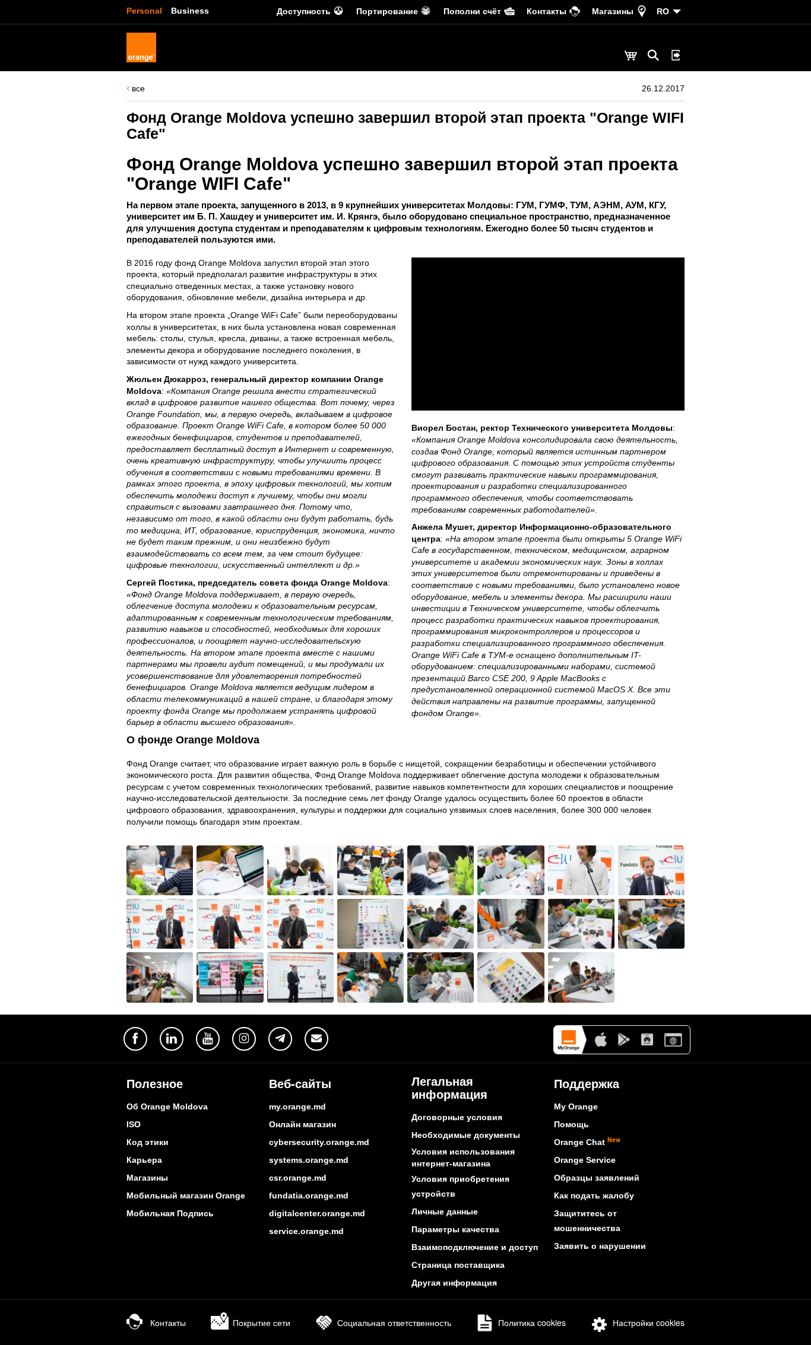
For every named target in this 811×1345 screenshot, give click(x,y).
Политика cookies (532, 1322)
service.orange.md (306, 1231)
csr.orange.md (298, 1177)
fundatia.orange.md (309, 1195)
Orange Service (585, 1160)
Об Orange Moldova (167, 1106)
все (137, 88)
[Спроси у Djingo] (784, 1318)
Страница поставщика (458, 1265)
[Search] (654, 55)
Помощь (571, 1124)
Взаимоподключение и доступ (474, 1247)
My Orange (576, 1106)
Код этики (147, 1142)
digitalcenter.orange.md (317, 1213)
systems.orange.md (309, 1160)
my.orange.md (297, 1106)
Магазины (147, 1177)
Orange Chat (587, 1142)
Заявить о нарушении (600, 1246)
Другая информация (454, 1282)
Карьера (144, 1160)
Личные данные (444, 1211)
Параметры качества (455, 1229)
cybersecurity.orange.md (319, 1142)
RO (663, 11)
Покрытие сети (261, 1322)
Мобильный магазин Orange (185, 1195)
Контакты (168, 1322)
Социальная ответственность (394, 1322)
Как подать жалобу (594, 1195)
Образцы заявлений (596, 1177)
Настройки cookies (649, 1322)
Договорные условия (456, 1117)
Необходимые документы (465, 1135)
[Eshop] (631, 57)
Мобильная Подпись (170, 1213)
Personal (144, 10)
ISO (133, 1124)
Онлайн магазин (302, 1124)
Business (190, 10)
